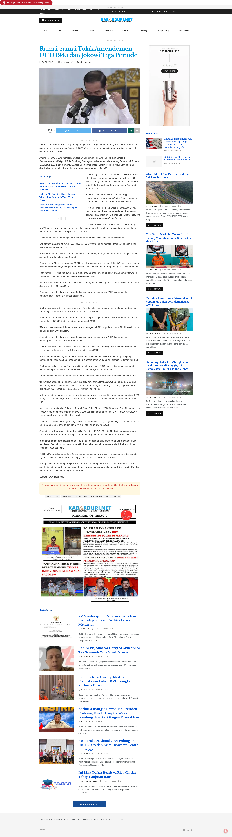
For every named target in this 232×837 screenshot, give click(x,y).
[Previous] (59, 218)
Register (164, 11)
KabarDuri (49, 830)
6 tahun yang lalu (174, 163)
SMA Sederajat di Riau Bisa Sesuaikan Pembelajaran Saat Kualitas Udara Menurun (60, 186)
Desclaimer (44, 14)
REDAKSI (68, 9)
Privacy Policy (93, 9)
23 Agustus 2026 (100, 753)
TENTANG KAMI (45, 9)
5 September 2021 (65, 62)
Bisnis (92, 31)
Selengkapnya (154, 225)
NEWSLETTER (51, 20)
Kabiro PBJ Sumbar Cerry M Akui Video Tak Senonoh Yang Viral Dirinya (57, 197)
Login (155, 11)
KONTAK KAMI (58, 9)
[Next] (63, 218)
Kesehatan (184, 31)
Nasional (76, 31)
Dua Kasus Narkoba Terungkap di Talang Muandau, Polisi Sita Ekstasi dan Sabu (168, 238)
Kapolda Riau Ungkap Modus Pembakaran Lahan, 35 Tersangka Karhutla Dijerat (58, 207)
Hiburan (109, 31)
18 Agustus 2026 (108, 781)
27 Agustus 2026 (168, 334)
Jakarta (80, 62)
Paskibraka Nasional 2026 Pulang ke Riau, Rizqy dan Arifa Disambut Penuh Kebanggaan (108, 745)
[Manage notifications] (226, 831)
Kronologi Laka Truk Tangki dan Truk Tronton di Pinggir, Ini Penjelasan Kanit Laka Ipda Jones (167, 365)
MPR (57, 496)
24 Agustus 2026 (100, 722)
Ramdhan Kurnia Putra (89, 781)
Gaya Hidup (163, 31)
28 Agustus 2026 (168, 206)
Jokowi (49, 496)
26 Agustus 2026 (100, 629)
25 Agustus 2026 (100, 657)
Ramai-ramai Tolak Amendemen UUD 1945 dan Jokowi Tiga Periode (91, 496)
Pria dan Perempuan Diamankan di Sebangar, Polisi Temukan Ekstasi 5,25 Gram (169, 302)
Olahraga (144, 31)
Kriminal (126, 31)
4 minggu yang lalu (174, 151)
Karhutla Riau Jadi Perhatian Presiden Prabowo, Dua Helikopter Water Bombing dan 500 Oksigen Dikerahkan (108, 713)
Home (45, 31)
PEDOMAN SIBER (79, 9)
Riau (60, 31)
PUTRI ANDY (47, 62)
